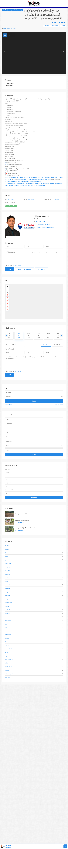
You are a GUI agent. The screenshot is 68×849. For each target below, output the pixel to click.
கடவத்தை (7, 567)
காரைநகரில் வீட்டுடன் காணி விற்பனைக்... (25, 528)
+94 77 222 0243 (40, 221)
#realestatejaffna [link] (23, 179)
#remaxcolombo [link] (29, 183)
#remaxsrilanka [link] (33, 177)
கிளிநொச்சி (7, 574)
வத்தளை (7, 670)
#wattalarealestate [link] (10, 183)
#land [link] (42, 179)
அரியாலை (7, 549)
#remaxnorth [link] (13, 177)
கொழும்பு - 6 (8, 599)
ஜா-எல (6, 616)
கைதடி (6, 581)
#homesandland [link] (18, 185)
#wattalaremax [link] (20, 183)
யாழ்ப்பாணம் (6, 28)
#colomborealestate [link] (50, 183)
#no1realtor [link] (59, 177)
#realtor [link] (43, 185)
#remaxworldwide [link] (27, 181)
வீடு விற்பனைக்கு (18, 10)
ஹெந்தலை (7, 677)
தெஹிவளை (7, 624)
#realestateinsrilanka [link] (29, 185)
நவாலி (6, 631)
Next (61, 335)
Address (7, 195)
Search (34, 454)
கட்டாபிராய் (7, 570)
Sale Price (7, 469)
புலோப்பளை (7, 641)
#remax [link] (7, 177)
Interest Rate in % (9, 490)
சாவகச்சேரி (7, 606)
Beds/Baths (9, 441)
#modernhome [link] (17, 181)
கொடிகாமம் (7, 588)
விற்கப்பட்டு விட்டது (7, 10)
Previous (6, 335)
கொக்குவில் (7, 584)
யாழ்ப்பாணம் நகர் (9, 659)
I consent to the (13, 265)
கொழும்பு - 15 (8, 595)
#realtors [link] (38, 185)
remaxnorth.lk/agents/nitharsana (45, 227)
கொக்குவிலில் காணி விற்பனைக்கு (23, 514)
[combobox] (34, 419)
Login (34, 401)
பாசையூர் (7, 638)
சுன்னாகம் (7, 613)
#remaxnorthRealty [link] (22, 177)
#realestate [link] (59, 183)
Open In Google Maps (10, 205)
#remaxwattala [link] (9, 185)
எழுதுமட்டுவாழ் (8, 563)
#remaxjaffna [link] (42, 177)
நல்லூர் (6, 627)
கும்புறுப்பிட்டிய (8, 577)
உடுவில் (6, 556)
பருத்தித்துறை (8, 634)
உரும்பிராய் (7, 559)
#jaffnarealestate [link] (51, 177)
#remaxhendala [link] (36, 181)
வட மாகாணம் (55, 199)
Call (25, 269)
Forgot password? (58, 404)
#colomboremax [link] (39, 183)
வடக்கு (6, 663)
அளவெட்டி (7, 552)
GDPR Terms (18, 265)
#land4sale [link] (48, 179)
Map (6, 280)
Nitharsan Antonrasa (41, 216)
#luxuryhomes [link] (9, 181)
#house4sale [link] (32, 179)
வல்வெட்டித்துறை (9, 673)
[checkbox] (5, 265)
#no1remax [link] (8, 179)
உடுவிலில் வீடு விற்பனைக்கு (22, 520)
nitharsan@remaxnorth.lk (43, 224)
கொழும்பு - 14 (8, 592)
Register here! (8, 404)
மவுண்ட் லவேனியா (9, 649)
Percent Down (8, 476)
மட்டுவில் (7, 645)
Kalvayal (7, 545)
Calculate (34, 497)
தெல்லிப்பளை (8, 620)
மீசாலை (6, 652)
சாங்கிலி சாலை (8, 602)
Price (7, 450)
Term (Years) (8, 483)
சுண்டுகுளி (7, 609)
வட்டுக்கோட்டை (8, 666)
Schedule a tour (10, 328)
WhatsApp (42, 269)
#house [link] (38, 179)
